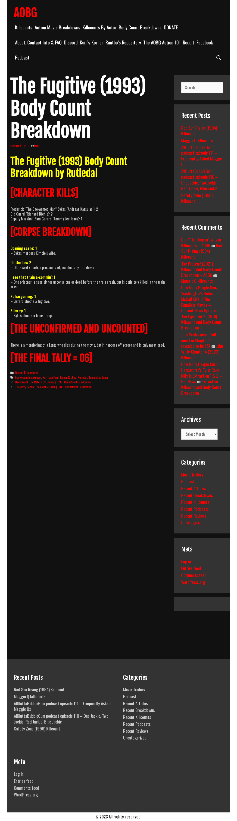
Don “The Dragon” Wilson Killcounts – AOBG (201, 242)
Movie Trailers (192, 474)
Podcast (22, 57)
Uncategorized (193, 522)
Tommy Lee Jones (99, 377)
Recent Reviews (193, 515)
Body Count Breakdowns (140, 27)
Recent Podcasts (195, 508)
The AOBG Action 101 (162, 42)
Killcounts (23, 27)
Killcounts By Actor (99, 27)
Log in (186, 561)
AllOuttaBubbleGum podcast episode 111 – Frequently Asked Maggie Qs (201, 155)
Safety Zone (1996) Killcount (197, 198)
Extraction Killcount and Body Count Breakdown (201, 387)
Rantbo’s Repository (123, 42)
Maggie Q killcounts (197, 140)
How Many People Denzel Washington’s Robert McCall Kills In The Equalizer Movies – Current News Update (200, 298)
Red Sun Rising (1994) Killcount (199, 130)
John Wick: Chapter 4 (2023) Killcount (202, 351)
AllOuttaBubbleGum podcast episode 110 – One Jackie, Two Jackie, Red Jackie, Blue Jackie (199, 179)
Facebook (204, 42)
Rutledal (82, 377)
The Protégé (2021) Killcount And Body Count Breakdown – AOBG (201, 269)
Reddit (188, 42)
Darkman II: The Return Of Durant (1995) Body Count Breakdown (53, 382)
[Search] (219, 57)
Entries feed (191, 568)
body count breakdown (28, 377)
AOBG (25, 13)
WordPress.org (193, 582)
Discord (71, 42)
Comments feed (193, 575)
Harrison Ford (51, 377)
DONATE (171, 27)
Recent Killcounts (195, 501)
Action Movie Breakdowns (57, 27)
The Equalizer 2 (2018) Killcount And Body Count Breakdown (201, 322)
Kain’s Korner (91, 42)
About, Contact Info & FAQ (38, 42)
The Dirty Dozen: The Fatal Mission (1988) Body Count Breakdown (53, 387)
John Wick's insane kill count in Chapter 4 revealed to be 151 (198, 340)
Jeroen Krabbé (68, 377)
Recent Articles (193, 488)
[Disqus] (88, 463)
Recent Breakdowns (26, 372)
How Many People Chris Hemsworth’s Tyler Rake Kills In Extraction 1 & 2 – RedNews (201, 372)
